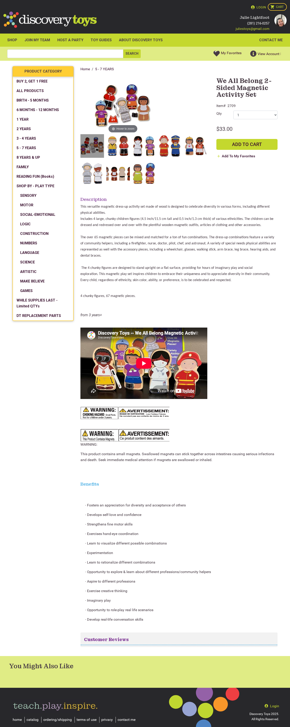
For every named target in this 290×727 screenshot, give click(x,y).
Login (261, 7)
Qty (219, 113)
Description (93, 199)
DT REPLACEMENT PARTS (39, 316)
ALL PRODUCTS (30, 91)
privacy (107, 719)
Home (85, 69)
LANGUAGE (29, 252)
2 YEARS (24, 129)
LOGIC (25, 224)
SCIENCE (27, 262)
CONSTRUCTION (34, 233)
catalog (33, 719)
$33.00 (224, 129)
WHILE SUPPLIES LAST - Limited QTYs (37, 303)
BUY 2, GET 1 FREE (32, 81)
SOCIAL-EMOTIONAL (37, 214)
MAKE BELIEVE (32, 281)
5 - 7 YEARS (104, 69)
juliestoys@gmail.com (252, 29)
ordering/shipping (57, 719)
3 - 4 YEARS (26, 138)
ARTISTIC (28, 272)
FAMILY (23, 167)
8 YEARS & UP (28, 157)
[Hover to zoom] (122, 105)
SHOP (12, 40)
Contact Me (271, 40)
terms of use (87, 719)
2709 (231, 106)
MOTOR (26, 205)
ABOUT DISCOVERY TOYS (141, 40)
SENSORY (28, 195)
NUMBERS (28, 243)
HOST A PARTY (70, 40)
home (17, 719)
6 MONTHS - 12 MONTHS (38, 110)
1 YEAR (23, 119)
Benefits (89, 483)
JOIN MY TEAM (37, 40)
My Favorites (231, 53)
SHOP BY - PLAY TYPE (35, 186)
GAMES (26, 291)
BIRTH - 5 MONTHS (33, 100)
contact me (126, 719)
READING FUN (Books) (35, 176)
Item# (221, 106)
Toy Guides (101, 40)
